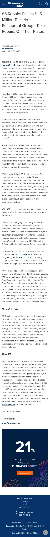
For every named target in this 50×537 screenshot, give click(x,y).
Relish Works (19, 257)
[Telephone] (40, 4)
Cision (29, 533)
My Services (24, 507)
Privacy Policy (31, 522)
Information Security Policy (16, 526)
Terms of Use (17, 522)
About (25, 504)
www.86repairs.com (11, 65)
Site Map (33, 526)
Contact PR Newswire (24, 498)
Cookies (25, 529)
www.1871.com (8, 404)
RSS (42, 526)
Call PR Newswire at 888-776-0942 (25, 513)
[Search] (46, 4)
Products (25, 501)
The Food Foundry (19, 254)
